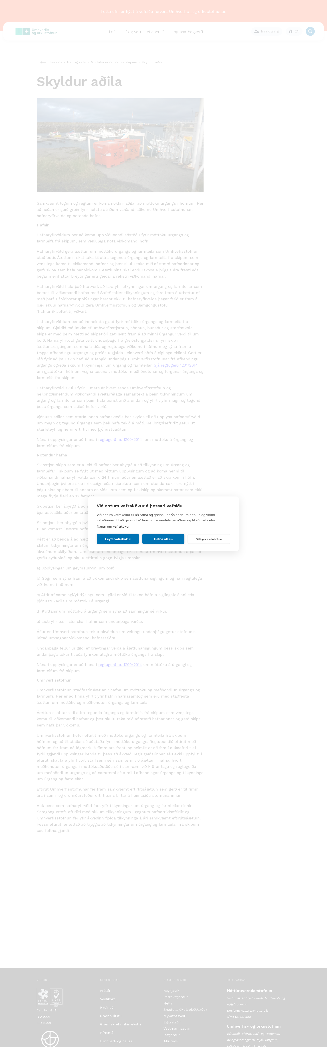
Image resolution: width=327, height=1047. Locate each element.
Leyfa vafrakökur (118, 539)
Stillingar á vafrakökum (209, 539)
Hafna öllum (163, 539)
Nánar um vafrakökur (113, 526)
